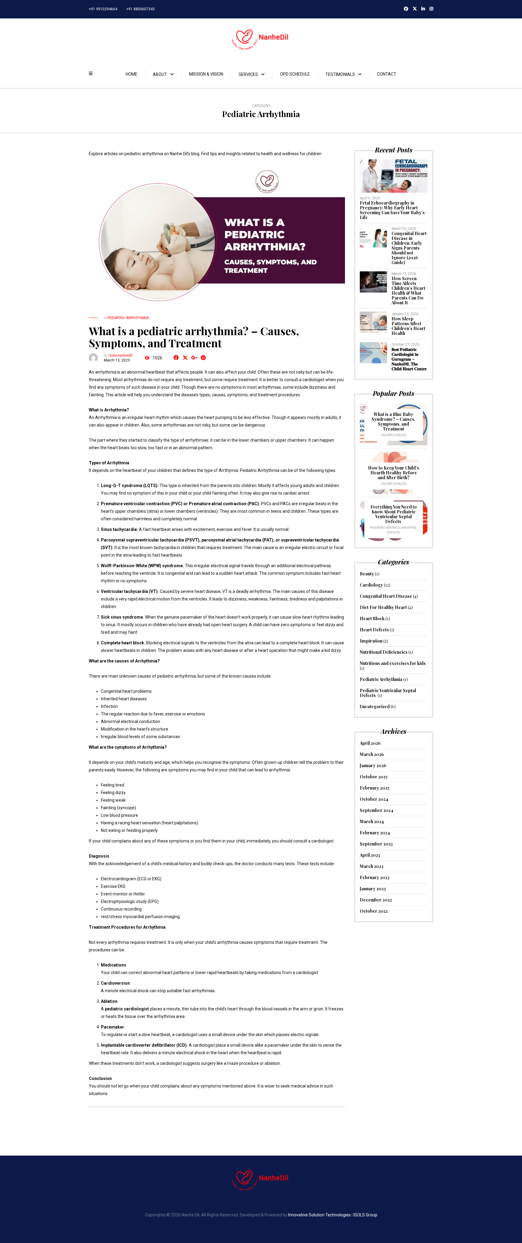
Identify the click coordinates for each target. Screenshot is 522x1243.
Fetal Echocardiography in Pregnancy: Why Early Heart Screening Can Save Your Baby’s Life (392, 210)
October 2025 (374, 777)
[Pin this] (203, 357)
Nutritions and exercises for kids (393, 663)
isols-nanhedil (120, 355)
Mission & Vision (206, 74)
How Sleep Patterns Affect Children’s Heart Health (408, 326)
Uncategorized (393, 435)
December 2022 (376, 900)
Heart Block (372, 618)
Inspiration (371, 641)
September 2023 (376, 844)
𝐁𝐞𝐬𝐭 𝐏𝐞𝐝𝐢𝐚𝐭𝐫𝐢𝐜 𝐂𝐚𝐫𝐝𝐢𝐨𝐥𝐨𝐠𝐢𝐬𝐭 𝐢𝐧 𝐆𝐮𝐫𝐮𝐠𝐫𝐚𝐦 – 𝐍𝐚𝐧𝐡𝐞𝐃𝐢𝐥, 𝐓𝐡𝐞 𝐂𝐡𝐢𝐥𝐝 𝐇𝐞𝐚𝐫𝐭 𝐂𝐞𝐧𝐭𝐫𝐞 (409, 358)
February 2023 (374, 877)
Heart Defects (374, 630)
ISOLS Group (365, 1214)
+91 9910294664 (103, 9)
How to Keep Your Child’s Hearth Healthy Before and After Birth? (393, 472)
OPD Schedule (295, 74)
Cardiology (371, 585)
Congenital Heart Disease (386, 596)
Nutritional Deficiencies (384, 652)
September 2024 (376, 810)
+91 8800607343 (140, 9)
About (160, 74)
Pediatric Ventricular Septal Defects (388, 693)
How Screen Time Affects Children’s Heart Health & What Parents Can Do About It (408, 291)
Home (131, 74)
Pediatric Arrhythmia (128, 318)
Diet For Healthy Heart (383, 607)
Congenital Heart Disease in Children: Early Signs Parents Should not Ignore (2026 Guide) (409, 248)
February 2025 (374, 788)
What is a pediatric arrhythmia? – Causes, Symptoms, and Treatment (194, 336)
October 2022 (374, 911)
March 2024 (372, 821)
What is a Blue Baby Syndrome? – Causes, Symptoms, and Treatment (393, 421)
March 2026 (372, 754)
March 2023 (371, 866)
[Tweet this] (185, 357)
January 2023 (373, 888)
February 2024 (375, 833)
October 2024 (374, 799)
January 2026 (373, 765)
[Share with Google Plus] (194, 357)
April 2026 (370, 743)
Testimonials (340, 74)
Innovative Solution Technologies (319, 1214)
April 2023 (370, 855)
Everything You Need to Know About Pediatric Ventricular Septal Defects (393, 514)
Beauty (367, 574)
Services (248, 74)
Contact (386, 74)
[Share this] (176, 357)
